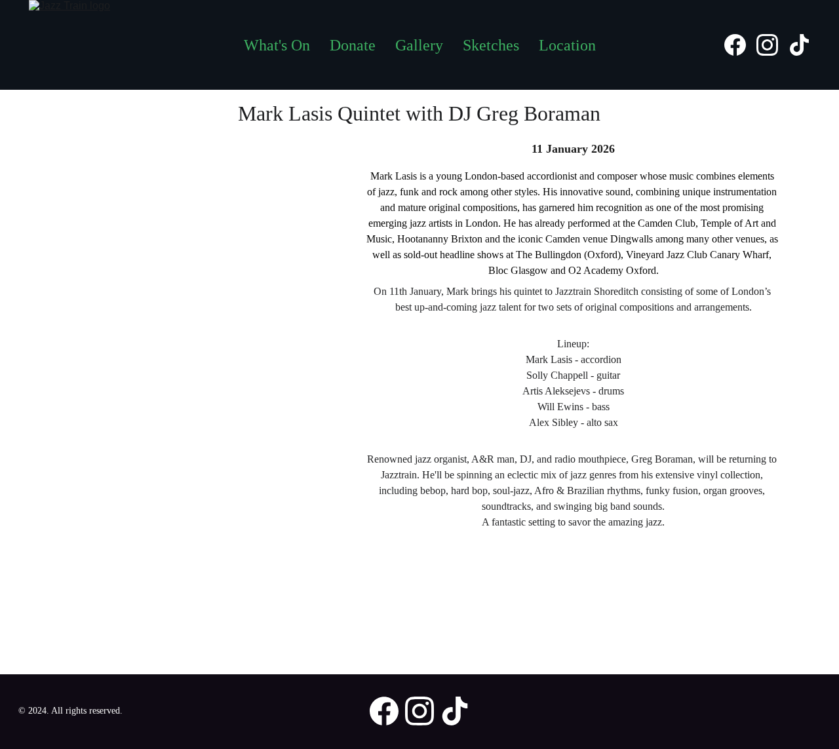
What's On (277, 45)
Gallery (419, 45)
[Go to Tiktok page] (799, 45)
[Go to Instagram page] (772, 45)
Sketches (491, 45)
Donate (353, 45)
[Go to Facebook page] (740, 45)
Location (567, 45)
